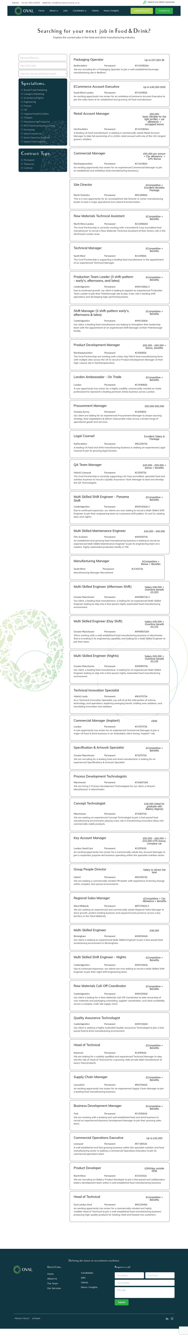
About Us (52, 1279)
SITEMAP (36, 1318)
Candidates (87, 1273)
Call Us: (26, 3)
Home (41, 11)
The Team (52, 1284)
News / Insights (111, 11)
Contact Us (164, 11)
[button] (54, 11)
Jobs (65, 11)
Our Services (54, 1288)
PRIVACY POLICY (22, 1318)
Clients (95, 11)
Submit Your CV (142, 11)
